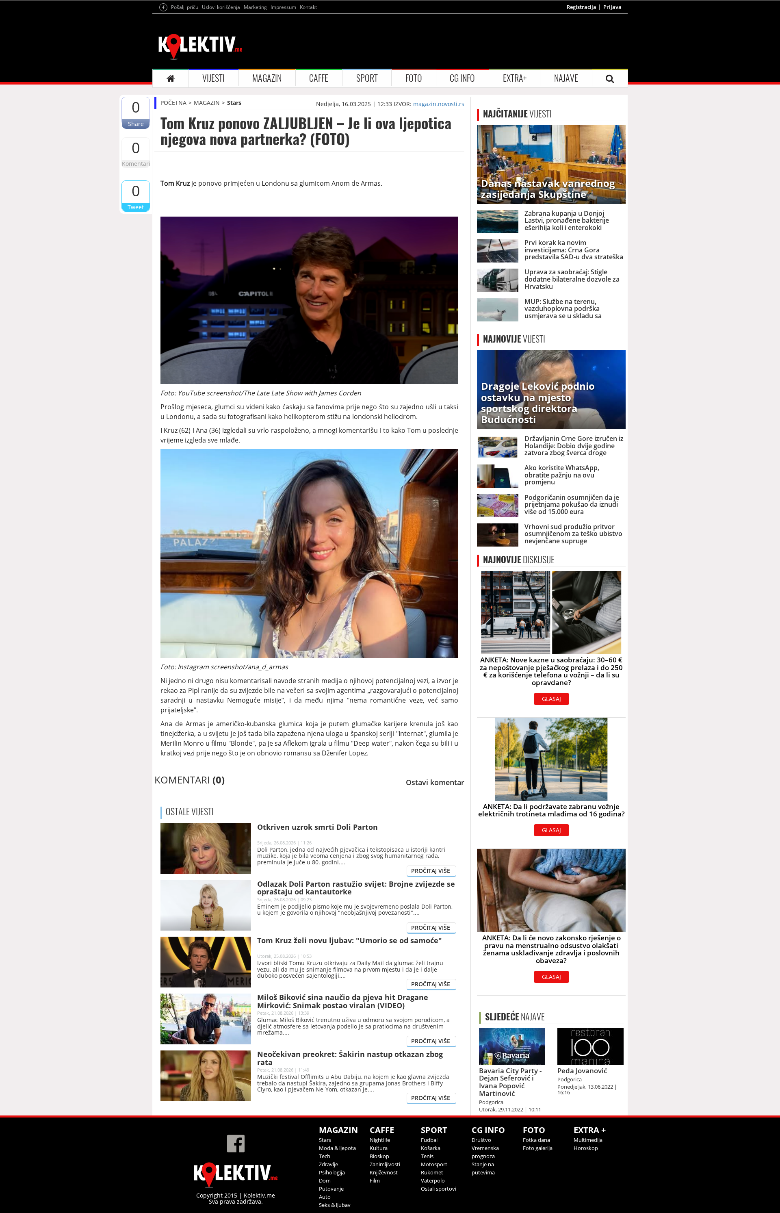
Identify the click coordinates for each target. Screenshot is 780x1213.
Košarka (430, 1148)
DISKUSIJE (519, 559)
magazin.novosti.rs (438, 104)
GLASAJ (551, 699)
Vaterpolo (433, 1180)
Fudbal (429, 1140)
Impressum (283, 7)
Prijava (612, 7)
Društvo (481, 1140)
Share (136, 124)
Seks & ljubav (335, 1205)
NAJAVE (566, 78)
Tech (324, 1156)
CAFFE (318, 78)
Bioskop (379, 1156)
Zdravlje (328, 1164)
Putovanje (331, 1188)
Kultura (379, 1148)
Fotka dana (536, 1140)
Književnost (384, 1172)
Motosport (434, 1164)
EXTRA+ (514, 78)
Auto (325, 1196)
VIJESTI (213, 78)
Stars (234, 102)
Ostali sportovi (438, 1188)
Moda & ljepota (337, 1148)
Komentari (136, 163)
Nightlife (380, 1140)
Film (375, 1180)
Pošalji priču (184, 7)
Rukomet (432, 1172)
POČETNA (173, 102)
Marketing (255, 7)
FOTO (413, 78)
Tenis (427, 1156)
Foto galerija (537, 1148)
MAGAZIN (267, 78)
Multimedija (588, 1140)
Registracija (581, 7)
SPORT (367, 78)
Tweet (136, 207)
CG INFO (462, 78)
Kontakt (308, 7)
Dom (325, 1180)
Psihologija (332, 1172)
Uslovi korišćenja (221, 7)
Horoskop (586, 1148)
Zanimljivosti (385, 1164)
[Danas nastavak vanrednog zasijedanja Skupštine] (551, 164)
